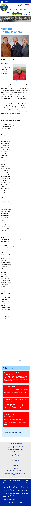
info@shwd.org (15, 460)
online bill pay (16, 14)
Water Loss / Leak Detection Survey (14, 373)
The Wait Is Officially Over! (11, 386)
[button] (2, 2)
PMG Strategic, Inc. (13, 499)
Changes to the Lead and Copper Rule (15, 399)
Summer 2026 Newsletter (10, 429)
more (10, 380)
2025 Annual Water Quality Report (12, 432)
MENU (6, 2)
